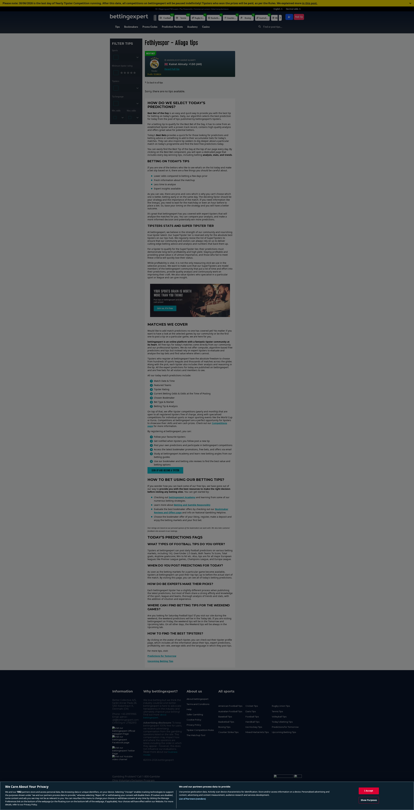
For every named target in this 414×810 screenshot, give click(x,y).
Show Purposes (369, 800)
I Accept (368, 790)
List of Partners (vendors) (192, 798)
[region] (207, 796)
